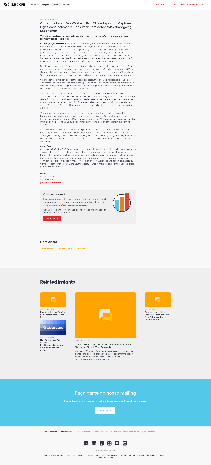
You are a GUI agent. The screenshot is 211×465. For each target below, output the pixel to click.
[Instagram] (109, 444)
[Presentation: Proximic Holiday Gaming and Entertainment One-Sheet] (53, 299)
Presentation (47, 310)
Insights (53, 432)
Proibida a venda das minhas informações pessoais (142, 455)
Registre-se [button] (105, 411)
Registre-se (52, 219)
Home (44, 432)
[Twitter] (86, 444)
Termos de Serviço (74, 455)
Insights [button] (45, 5)
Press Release (47, 338)
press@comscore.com (50, 182)
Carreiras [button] (66, 5)
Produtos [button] (34, 5)
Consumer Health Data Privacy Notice (102, 455)
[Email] (125, 444)
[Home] (14, 6)
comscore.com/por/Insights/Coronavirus (67, 205)
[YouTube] (117, 444)
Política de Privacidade (53, 455)
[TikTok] (102, 444)
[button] (160, 6)
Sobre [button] (55, 5)
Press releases (66, 432)
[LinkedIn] (94, 444)
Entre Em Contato (105, 458)
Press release (47, 20)
